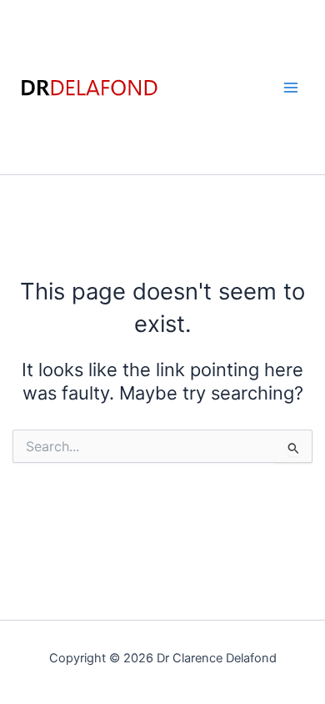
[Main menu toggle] (290, 87)
